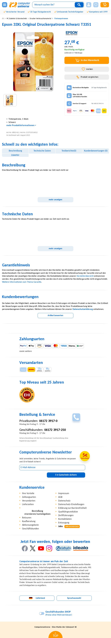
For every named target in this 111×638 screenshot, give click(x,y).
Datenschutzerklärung (83, 309)
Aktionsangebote (30, 525)
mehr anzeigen (55, 200)
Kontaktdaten (65, 519)
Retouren (26, 517)
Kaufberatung (28, 521)
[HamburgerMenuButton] (4, 4)
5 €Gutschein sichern (66, 475)
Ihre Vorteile (28, 493)
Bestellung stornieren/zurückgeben (37, 512)
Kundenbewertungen (95, 151)
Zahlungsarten (29, 497)
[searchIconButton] (79, 4)
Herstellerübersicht (85, 276)
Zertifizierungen (66, 515)
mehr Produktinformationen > (21, 125)
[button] (88, 4)
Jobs (68, 526)
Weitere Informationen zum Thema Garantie (21, 282)
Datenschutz (64, 501)
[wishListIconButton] (95, 4)
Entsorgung (63, 522)
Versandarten (28, 501)
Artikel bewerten (55, 315)
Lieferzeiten (28, 504)
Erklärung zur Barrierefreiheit (72, 508)
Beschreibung (15, 151)
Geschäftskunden (30, 528)
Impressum (63, 493)
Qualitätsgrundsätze (68, 512)
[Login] (88, 4)
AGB (60, 497)
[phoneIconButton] (76, 417)
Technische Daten (42, 151)
